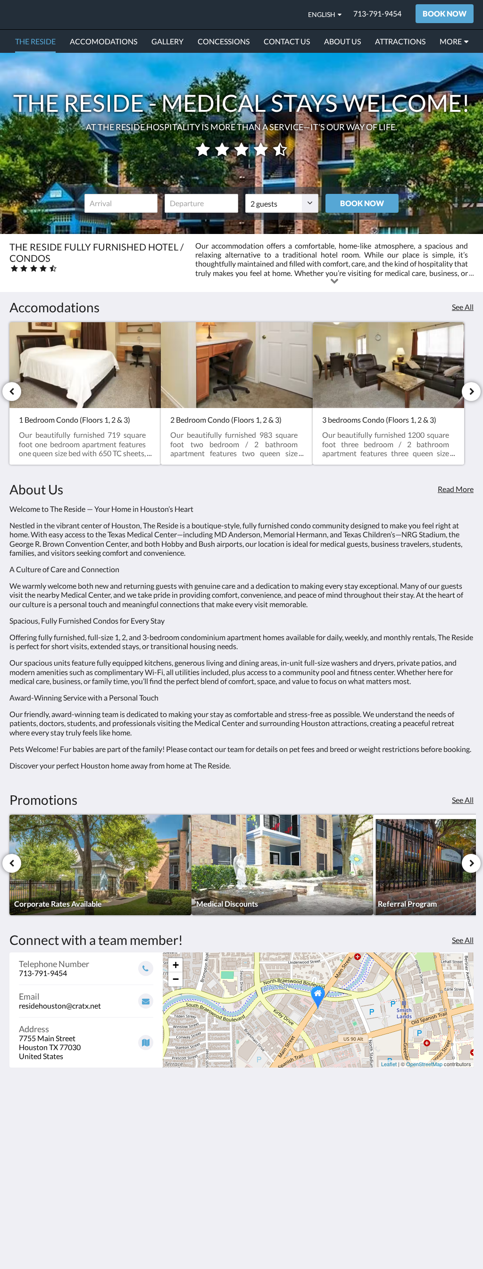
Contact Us (185, 1146)
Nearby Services (272, 1137)
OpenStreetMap (424, 1064)
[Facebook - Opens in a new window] (438, 1135)
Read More (456, 488)
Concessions (187, 1130)
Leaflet (389, 1064)
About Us (183, 1154)
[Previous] (11, 391)
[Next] (471, 391)
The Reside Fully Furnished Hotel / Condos (138, 14)
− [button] (176, 979)
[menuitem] (35, 41)
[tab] (202, 1114)
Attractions (264, 1145)
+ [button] (176, 965)
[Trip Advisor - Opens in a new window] (464, 1135)
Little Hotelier (449, 1201)
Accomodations (192, 1138)
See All (463, 306)
